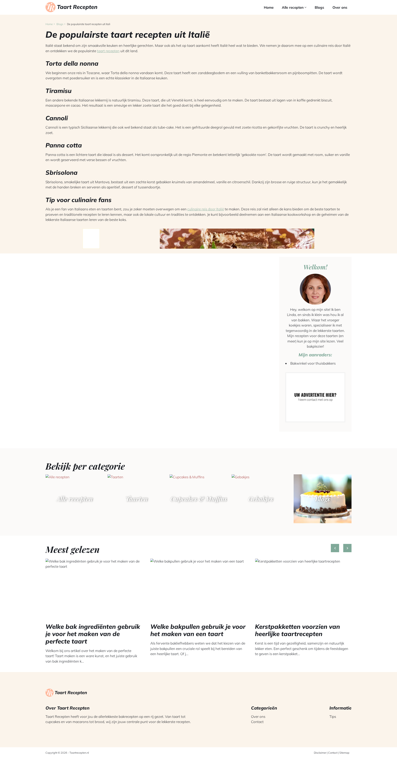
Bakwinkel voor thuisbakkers (313, 363)
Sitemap (344, 752)
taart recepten (108, 51)
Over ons (339, 7)
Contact (257, 721)
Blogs (319, 7)
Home (269, 7)
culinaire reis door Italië (205, 209)
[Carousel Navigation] (341, 551)
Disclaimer (320, 752)
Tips (332, 716)
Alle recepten (293, 7)
